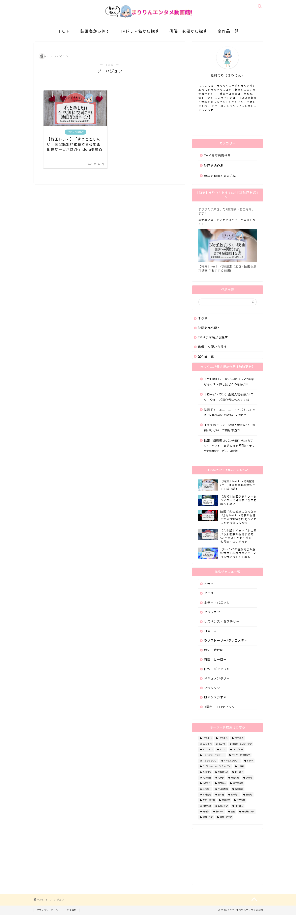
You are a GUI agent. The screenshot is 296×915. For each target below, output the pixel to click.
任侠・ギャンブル (217, 669)
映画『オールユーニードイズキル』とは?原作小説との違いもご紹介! (229, 412)
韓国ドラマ (208, 817)
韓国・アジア (226, 817)
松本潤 (221, 794)
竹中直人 (239, 805)
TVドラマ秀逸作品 (217, 156)
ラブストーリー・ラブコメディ (217, 766)
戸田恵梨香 (223, 788)
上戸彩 (241, 766)
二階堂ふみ (223, 772)
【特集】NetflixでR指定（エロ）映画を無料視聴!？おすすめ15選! (227, 268)
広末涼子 (207, 788)
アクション (212, 612)
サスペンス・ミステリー (221, 621)
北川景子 (239, 772)
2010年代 (207, 743)
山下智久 (207, 783)
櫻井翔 (249, 794)
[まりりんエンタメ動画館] (148, 22)
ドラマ (209, 584)
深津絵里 (226, 800)
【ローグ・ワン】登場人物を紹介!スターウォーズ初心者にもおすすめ (229, 396)
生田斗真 (241, 800)
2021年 (221, 743)
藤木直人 (220, 811)
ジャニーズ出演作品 (241, 755)
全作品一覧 (228, 31)
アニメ (209, 593)
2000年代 (238, 738)
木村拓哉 (207, 794)
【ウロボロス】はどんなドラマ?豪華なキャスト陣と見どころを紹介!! (229, 381)
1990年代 (222, 738)
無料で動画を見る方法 (220, 176)
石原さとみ (223, 805)
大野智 (221, 777)
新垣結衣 (239, 788)
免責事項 (72, 910)
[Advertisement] (227, 856)
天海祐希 (235, 777)
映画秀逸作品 (213, 166)
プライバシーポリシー (48, 910)
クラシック (212, 688)
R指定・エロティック (219, 707)
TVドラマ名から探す (139, 31)
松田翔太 (235, 794)
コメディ (210, 631)
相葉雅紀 (207, 805)
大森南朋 (207, 777)
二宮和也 (207, 772)
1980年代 (207, 738)
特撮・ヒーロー (215, 659)
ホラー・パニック (217, 603)
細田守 (206, 811)
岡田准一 (222, 783)
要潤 (233, 811)
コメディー (238, 749)
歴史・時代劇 (213, 650)
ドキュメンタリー (217, 678)
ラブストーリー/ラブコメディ (225, 640)
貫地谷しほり (248, 811)
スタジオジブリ (210, 760)
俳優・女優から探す (188, 31)
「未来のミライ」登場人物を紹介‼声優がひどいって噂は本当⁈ (229, 427)
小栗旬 (249, 777)
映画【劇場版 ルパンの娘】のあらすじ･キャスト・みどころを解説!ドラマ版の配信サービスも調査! (229, 446)
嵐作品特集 (238, 783)
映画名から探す (95, 31)
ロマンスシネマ (215, 697)
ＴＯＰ (64, 31)
